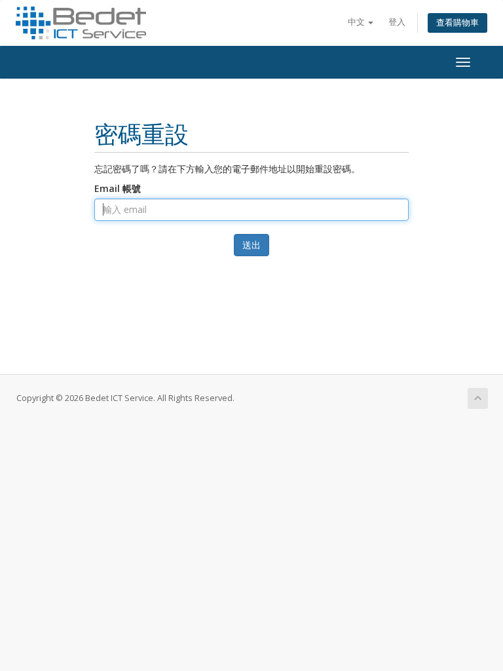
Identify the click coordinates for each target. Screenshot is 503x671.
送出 (251, 245)
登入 (396, 22)
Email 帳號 (117, 188)
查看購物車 (457, 22)
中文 (357, 22)
